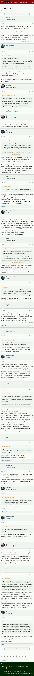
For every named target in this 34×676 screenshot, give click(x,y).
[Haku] (32, 2)
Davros (8, 436)
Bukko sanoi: (5, 446)
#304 (32, 122)
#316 (32, 493)
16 (16, 14)
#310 (32, 310)
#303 (32, 91)
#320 (32, 617)
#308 (32, 244)
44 (21, 14)
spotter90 (4, 11)
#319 (32, 574)
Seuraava (26, 14)
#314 (32, 442)
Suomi (4, 663)
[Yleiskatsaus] (29, 2)
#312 (32, 361)
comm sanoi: (5, 287)
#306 (32, 182)
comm (7, 176)
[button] (1, 2)
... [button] (14, 14)
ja (6, 460)
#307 (32, 217)
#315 (32, 471)
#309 (32, 283)
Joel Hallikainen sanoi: (7, 249)
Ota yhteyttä (4, 666)
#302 (32, 51)
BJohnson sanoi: (6, 186)
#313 (32, 389)
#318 (32, 550)
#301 (32, 23)
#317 (32, 522)
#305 (32, 137)
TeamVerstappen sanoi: (7, 95)
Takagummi (9, 465)
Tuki (27, 666)
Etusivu (3, 668)
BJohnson (8, 85)
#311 (32, 336)
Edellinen (8, 14)
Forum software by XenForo (13, 671)
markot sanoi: (5, 55)
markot (8, 17)
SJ (6, 131)
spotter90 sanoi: (6, 527)
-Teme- (7, 383)
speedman (9, 568)
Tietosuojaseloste (20, 666)
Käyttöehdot (12, 666)
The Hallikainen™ (10, 45)
